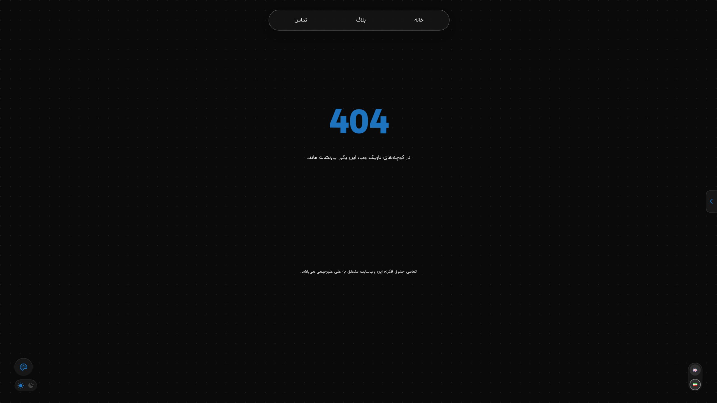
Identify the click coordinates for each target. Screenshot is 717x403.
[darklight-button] (26, 385)
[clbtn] (23, 367)
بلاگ (361, 20)
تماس (300, 20)
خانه (419, 20)
